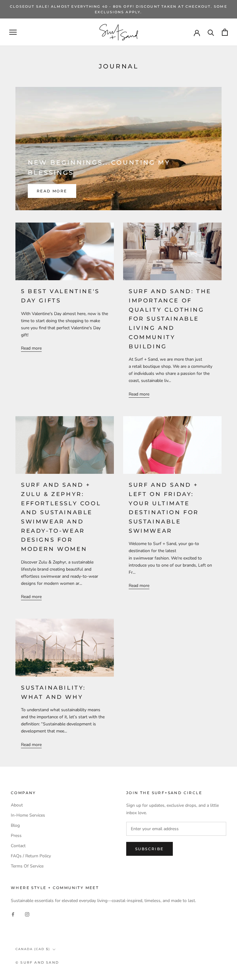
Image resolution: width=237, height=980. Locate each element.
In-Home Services (28, 815)
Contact (18, 846)
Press (16, 836)
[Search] (211, 32)
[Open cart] (225, 32)
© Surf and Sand (37, 962)
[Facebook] (13, 913)
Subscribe (149, 849)
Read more (52, 191)
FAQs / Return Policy (31, 856)
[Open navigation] (13, 32)
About (17, 805)
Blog (15, 825)
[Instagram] (27, 913)
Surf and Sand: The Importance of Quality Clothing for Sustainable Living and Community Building (170, 319)
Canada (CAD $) (32, 949)
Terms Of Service (27, 866)
